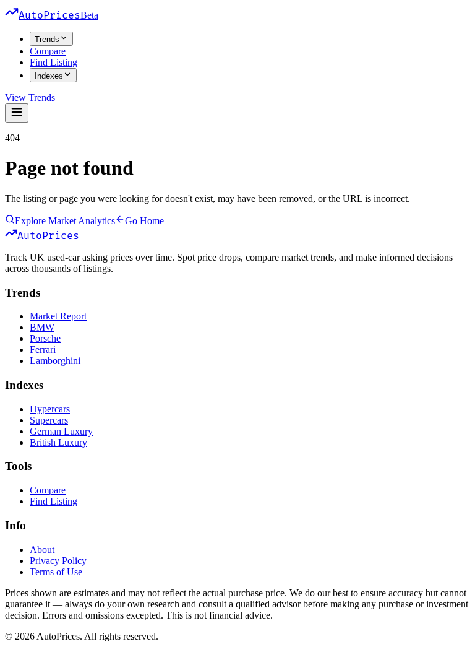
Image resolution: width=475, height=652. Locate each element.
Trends (47, 39)
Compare (48, 51)
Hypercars (50, 409)
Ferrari (43, 349)
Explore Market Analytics (65, 220)
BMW (42, 327)
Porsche (45, 338)
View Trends (30, 97)
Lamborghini (55, 360)
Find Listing (53, 62)
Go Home (144, 220)
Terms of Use (56, 572)
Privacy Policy (58, 560)
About (42, 549)
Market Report (58, 316)
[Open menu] (16, 113)
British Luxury (58, 442)
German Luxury (61, 431)
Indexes (49, 75)
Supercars (49, 420)
